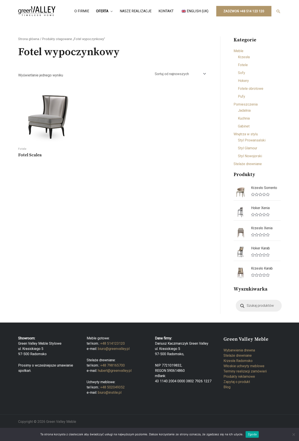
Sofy (241, 73)
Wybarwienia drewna (239, 350)
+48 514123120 (112, 343)
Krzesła (244, 57)
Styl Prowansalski (252, 140)
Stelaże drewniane (248, 164)
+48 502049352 (112, 387)
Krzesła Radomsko (238, 361)
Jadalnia (244, 110)
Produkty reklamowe (239, 376)
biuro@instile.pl (109, 392)
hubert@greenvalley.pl (115, 371)
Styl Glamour (247, 148)
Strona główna (28, 39)
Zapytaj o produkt (236, 382)
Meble (238, 51)
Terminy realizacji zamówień (245, 371)
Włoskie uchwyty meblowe (243, 366)
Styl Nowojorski (250, 156)
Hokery (243, 81)
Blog (226, 387)
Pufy (241, 96)
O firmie (81, 11)
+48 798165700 (112, 365)
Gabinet (244, 126)
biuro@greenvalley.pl (114, 349)
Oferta (102, 11)
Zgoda (252, 434)
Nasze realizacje (135, 11)
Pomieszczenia (246, 104)
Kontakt (166, 11)
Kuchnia (244, 118)
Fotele (243, 65)
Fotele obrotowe (250, 88)
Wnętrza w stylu (246, 134)
